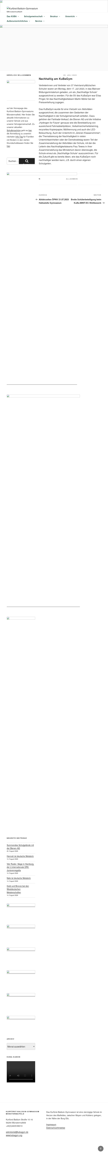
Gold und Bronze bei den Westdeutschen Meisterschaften (18, 889)
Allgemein (72, 179)
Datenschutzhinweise (55, 1127)
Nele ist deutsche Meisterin (19, 878)
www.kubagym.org (14, 1135)
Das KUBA (12, 16)
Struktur (54, 16)
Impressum (51, 1124)
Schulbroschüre (14, 130)
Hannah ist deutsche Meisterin (20, 856)
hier (30, 130)
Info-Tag (19, 136)
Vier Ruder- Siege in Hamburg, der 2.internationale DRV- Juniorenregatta (20, 867)
